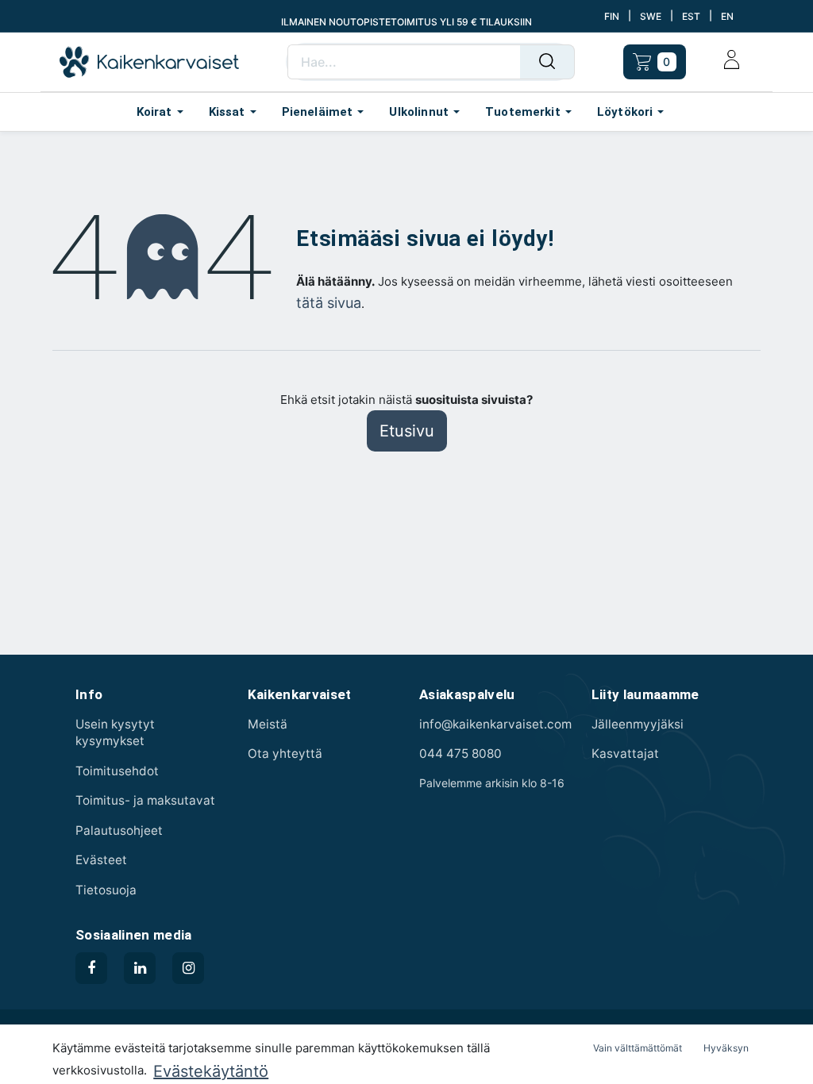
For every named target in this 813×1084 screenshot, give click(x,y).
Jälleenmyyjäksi (637, 724)
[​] (91, 968)
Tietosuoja (106, 890)
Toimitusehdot (117, 770)
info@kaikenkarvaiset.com (495, 724)
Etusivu (407, 430)
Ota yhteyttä (285, 753)
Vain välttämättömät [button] (637, 1048)
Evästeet (101, 859)
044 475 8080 (460, 753)
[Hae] (547, 61)
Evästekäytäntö (210, 1071)
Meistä (267, 724)
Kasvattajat (625, 753)
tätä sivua (328, 302)
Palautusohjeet (119, 830)
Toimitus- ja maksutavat (145, 800)
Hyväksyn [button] (726, 1048)
